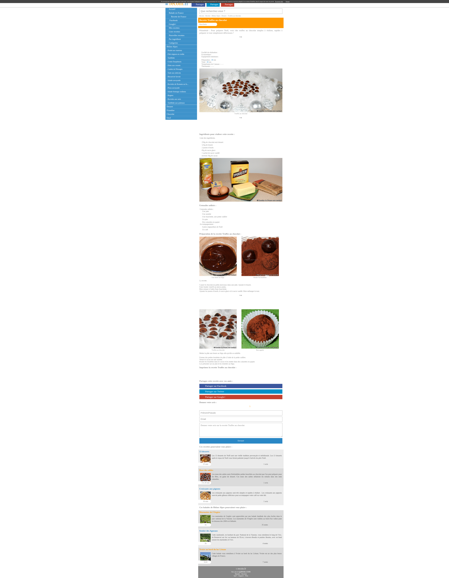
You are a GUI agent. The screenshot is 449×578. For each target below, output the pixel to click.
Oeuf (169, 118)
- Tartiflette (171, 58)
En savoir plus (279, 1)
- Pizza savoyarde (173, 88)
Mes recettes (173, 28)
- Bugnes (170, 95)
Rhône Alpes (172, 46)
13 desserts (204, 451)
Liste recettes (174, 31)
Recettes (244, 574)
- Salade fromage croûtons (176, 92)
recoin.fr (242, 568)
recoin (178, 3)
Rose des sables (206, 470)
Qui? (235, 576)
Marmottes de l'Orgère (209, 512)
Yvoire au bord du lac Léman (212, 549)
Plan (246, 576)
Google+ (172, 24)
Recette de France (178, 16)
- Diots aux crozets (173, 65)
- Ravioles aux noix (174, 99)
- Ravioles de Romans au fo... (177, 84)
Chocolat (170, 114)
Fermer (288, 1)
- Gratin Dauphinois (174, 62)
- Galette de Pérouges (174, 69)
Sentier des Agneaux (208, 531)
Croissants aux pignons (209, 489)
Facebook (173, 20)
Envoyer (241, 441)
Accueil (171, 9)
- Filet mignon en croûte (175, 54)
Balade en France (176, 13)
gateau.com (244, 571)
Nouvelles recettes (176, 35)
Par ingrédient (174, 39)
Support (241, 576)
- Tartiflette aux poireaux (176, 103)
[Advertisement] (240, 43)
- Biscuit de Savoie (174, 77)
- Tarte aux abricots (174, 73)
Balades (237, 574)
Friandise (170, 110)
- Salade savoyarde (174, 80)
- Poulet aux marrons (174, 50)
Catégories (173, 43)
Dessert (170, 106)
